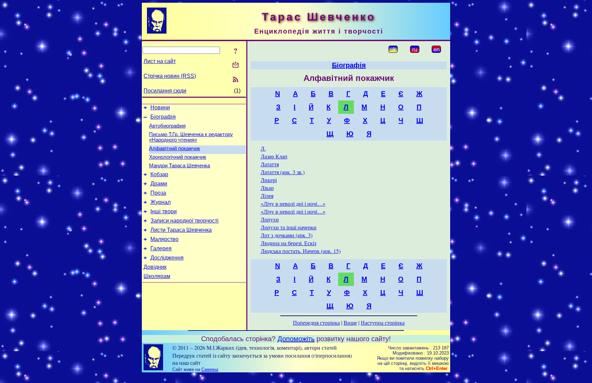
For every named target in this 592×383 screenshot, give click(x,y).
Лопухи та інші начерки (289, 227)
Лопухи (270, 219)
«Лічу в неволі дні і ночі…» (293, 203)
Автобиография (167, 126)
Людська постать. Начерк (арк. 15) (301, 250)
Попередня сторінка (316, 322)
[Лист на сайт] (235, 65)
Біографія (163, 117)
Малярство (164, 239)
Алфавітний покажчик (174, 148)
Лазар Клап (274, 156)
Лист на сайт (160, 61)
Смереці (209, 369)
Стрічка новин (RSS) (170, 76)
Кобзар (159, 174)
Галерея (161, 248)
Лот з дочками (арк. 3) (286, 235)
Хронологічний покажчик (177, 157)
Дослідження (167, 258)
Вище (350, 322)
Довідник (155, 267)
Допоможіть (296, 339)
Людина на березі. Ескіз (288, 243)
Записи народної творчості (184, 221)
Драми (158, 184)
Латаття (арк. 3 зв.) (283, 172)
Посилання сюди (165, 91)
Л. (263, 148)
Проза (158, 193)
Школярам (157, 276)
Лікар (267, 187)
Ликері (269, 179)
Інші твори (163, 211)
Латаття (270, 164)
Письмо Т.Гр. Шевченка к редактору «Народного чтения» (191, 137)
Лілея (267, 195)
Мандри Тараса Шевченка (179, 165)
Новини (160, 107)
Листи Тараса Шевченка (181, 230)
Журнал (160, 202)
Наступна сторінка (383, 322)
